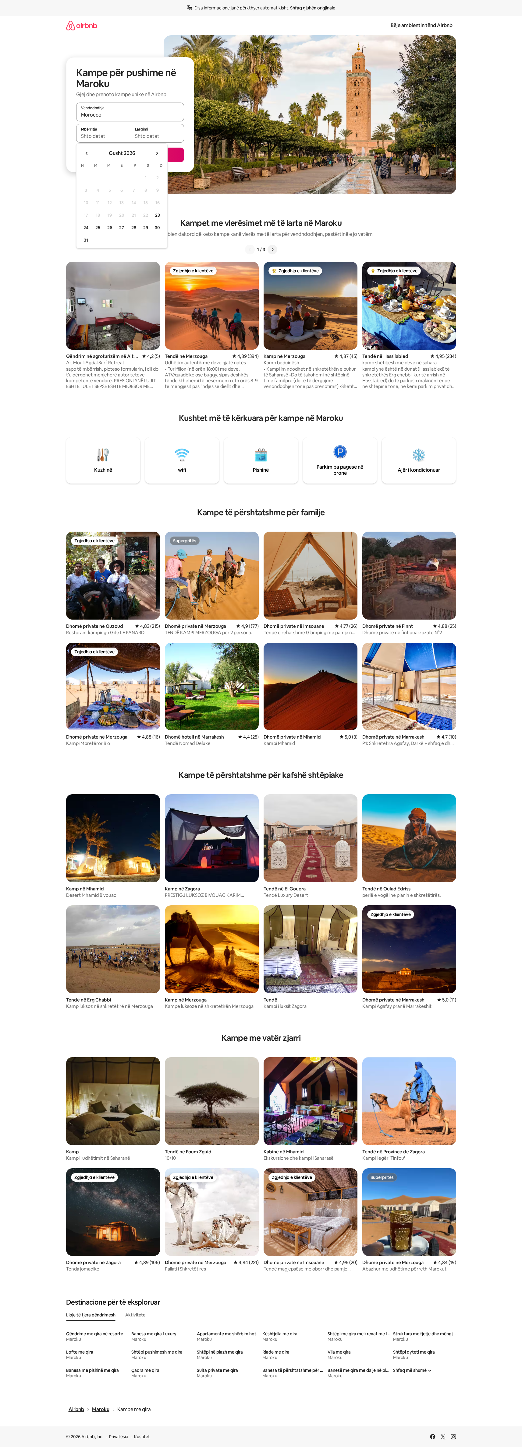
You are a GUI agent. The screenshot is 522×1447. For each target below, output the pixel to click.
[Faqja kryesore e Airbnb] (81, 25)
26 (109, 227)
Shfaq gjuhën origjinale (312, 8)
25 (97, 227)
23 (157, 215)
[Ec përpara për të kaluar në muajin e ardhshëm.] (157, 153)
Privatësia (118, 1436)
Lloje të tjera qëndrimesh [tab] (90, 1315)
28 (133, 227)
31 (86, 240)
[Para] (272, 249)
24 (85, 227)
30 (157, 227)
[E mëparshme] (250, 249)
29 (145, 227)
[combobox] (130, 114)
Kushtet (142, 1436)
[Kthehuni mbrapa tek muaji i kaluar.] (87, 153)
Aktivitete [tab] (135, 1315)
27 (121, 227)
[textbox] (103, 136)
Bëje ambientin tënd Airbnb (422, 25)
